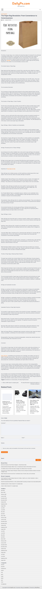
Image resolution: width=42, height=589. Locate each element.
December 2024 (4, 521)
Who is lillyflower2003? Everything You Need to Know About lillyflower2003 (28, 481)
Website (2, 443)
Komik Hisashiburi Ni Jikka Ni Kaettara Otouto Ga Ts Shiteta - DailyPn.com (14, 478)
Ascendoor (26, 587)
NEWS (2, 578)
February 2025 (3, 517)
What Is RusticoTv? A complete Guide (15, 483)
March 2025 (3, 515)
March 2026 (3, 492)
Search (2, 458)
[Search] (40, 9)
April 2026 (3, 490)
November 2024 (4, 523)
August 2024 (3, 529)
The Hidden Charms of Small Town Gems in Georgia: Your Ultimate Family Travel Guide (16, 468)
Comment (3, 423)
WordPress (37, 587)
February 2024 (3, 540)
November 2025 (4, 500)
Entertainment (3, 568)
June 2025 (3, 509)
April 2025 (3, 513)
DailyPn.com (21, 3)
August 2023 (3, 552)
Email (23, 437)
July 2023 (3, 554)
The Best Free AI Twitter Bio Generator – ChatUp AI (7, 403)
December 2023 (4, 544)
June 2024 (3, 533)
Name (2, 437)
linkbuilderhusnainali (4, 483)
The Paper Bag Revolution (23, 379)
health (2, 576)
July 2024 (3, 531)
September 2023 (4, 550)
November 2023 (4, 546)
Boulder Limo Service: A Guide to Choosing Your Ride (20, 401)
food (2, 572)
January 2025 (3, 519)
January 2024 (3, 542)
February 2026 (3, 494)
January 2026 (3, 496)
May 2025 (3, 511)
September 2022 (4, 558)
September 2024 (4, 527)
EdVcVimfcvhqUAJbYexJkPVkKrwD (7, 481)
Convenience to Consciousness (11, 379)
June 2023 (3, 556)
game (2, 574)
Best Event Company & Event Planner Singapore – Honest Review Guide (13, 464)
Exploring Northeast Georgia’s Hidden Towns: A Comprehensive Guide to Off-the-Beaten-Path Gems (18, 466)
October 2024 (3, 525)
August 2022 (3, 560)
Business (2, 564)
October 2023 (3, 548)
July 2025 (3, 507)
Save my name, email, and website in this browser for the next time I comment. (19, 448)
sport (2, 580)
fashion (2, 570)
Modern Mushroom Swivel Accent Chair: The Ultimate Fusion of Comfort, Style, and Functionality (18, 473)
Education (3, 566)
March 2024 (3, 538)
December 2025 (4, 498)
